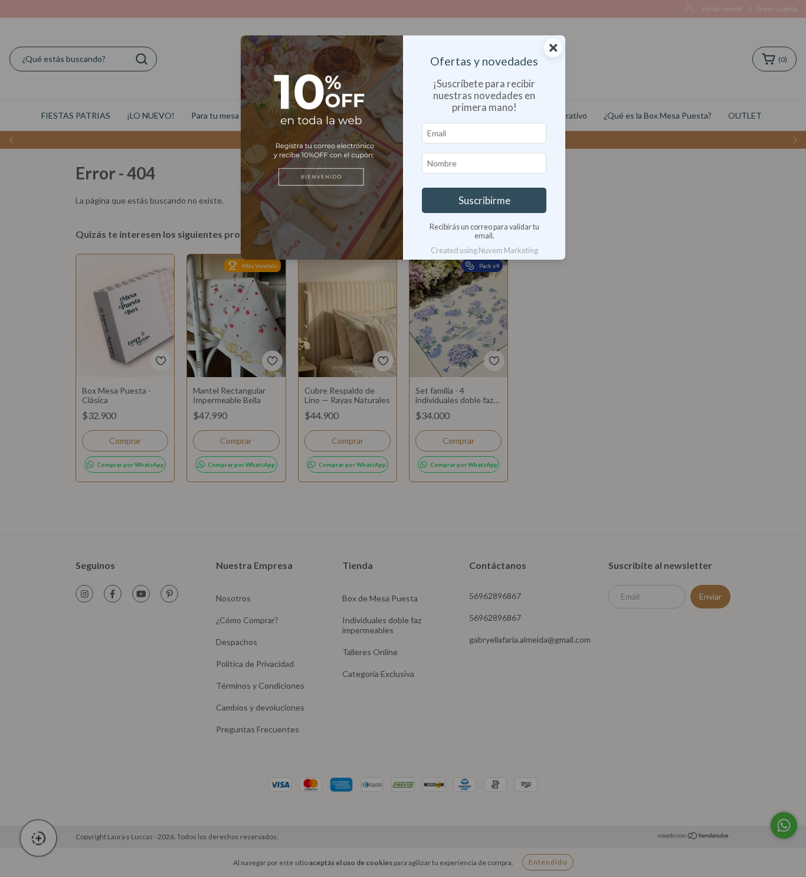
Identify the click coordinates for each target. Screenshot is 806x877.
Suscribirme (484, 200)
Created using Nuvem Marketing (484, 250)
